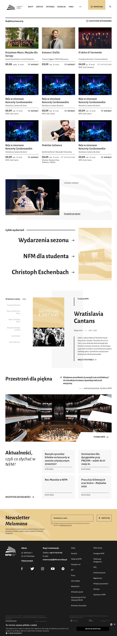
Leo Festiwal (15, 336)
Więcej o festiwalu (86, 360)
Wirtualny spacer (77, 592)
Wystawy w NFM (99, 595)
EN (80, 7)
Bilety (30, 7)
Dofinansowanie (99, 573)
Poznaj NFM (99, 437)
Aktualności (75, 586)
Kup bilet (35, 64)
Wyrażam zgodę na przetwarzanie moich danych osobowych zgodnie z (71, 524)
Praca (73, 575)
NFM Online (97, 548)
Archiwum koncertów (78, 606)
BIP (72, 570)
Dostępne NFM (98, 553)
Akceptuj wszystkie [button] (93, 629)
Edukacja (61, 7)
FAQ (94, 567)
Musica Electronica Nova (13, 312)
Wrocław (96, 589)
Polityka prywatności (100, 584)
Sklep (73, 548)
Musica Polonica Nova (14, 321)
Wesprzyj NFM (76, 559)
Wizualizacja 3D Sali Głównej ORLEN (78, 598)
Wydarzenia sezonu (43, 240)
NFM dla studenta (46, 256)
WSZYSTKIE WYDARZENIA (100, 21)
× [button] (114, 624)
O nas (71, 7)
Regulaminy (97, 578)
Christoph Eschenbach (40, 272)
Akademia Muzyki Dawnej (13, 329)
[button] (40, 633)
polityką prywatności (66, 525)
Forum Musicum (14, 342)
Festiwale (50, 7)
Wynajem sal (75, 564)
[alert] (58, 629)
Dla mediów (75, 581)
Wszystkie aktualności (18, 497)
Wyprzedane (106, 64)
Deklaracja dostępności (97, 560)
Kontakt (74, 553)
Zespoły (39, 7)
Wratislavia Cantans (12, 299)
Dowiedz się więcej (72, 214)
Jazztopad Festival (13, 305)
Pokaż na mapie (27, 561)
